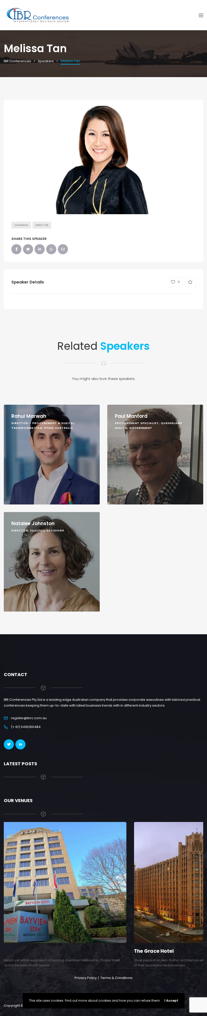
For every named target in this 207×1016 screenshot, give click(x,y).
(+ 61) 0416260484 (26, 726)
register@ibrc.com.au (29, 718)
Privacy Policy (85, 977)
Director (41, 225)
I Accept (171, 1000)
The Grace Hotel (24, 951)
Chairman (21, 225)
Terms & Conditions (116, 977)
